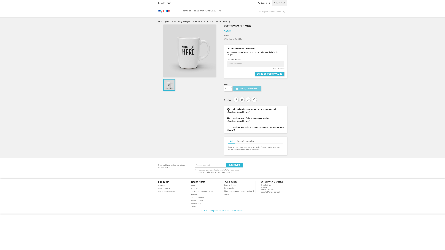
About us (194, 194)
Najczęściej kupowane (166, 191)
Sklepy (193, 206)
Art (220, 10)
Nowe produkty (164, 188)
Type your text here (234, 59)
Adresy (227, 194)
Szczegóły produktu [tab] (245, 141)
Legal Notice (196, 188)
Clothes (187, 10)
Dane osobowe (230, 185)
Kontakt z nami (164, 3)
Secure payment (197, 197)
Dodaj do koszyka (247, 88)
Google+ (248, 99)
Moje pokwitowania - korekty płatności (239, 191)
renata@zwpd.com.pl (270, 192)
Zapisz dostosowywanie (269, 74)
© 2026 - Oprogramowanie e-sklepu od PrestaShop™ (222, 210)
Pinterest (254, 99)
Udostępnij (236, 99)
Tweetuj (242, 99)
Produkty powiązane (205, 10)
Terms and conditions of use (202, 191)
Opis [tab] (231, 141)
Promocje (161, 185)
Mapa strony (196, 203)
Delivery (194, 185)
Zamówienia (229, 188)
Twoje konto (230, 182)
